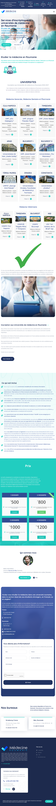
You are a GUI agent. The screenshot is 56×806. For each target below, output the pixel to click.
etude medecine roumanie (7, 758)
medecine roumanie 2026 (5, 753)
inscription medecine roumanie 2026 (15, 753)
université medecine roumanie (12, 756)
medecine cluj (14, 758)
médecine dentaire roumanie (19, 760)
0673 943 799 (36, 4)
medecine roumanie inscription (8, 754)
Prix (39, 754)
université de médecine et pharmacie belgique (8, 757)
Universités (40, 750)
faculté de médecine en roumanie (22, 756)
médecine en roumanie (11, 755)
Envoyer (29, 682)
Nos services (5, 44)
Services (40, 752)
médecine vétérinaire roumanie (10, 760)
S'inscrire (14, 512)
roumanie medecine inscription (23, 754)
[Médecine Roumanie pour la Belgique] (8, 12)
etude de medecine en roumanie (20, 758)
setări (25, 801)
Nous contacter (17, 44)
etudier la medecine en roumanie (19, 755)
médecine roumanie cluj (18, 757)
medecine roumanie (15, 754)
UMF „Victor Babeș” (46, 119)
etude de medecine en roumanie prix (16, 759)
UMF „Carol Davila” (28, 154)
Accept (49, 801)
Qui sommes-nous (41, 757)
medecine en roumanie (4, 755)
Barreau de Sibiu (13, 570)
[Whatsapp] (13, 789)
